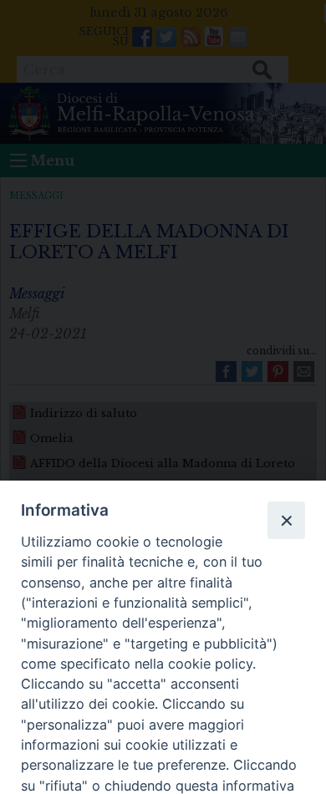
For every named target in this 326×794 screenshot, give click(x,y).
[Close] (285, 519)
